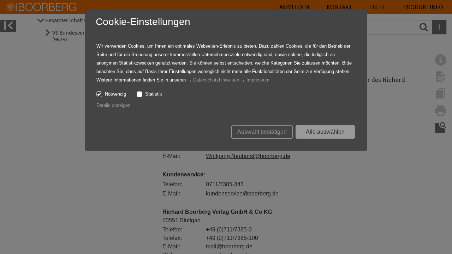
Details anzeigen (113, 105)
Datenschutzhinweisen (216, 80)
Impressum (257, 80)
